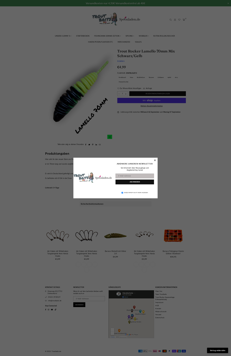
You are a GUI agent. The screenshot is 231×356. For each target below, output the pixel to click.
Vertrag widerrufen (217, 350)
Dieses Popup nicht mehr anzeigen (136, 192)
